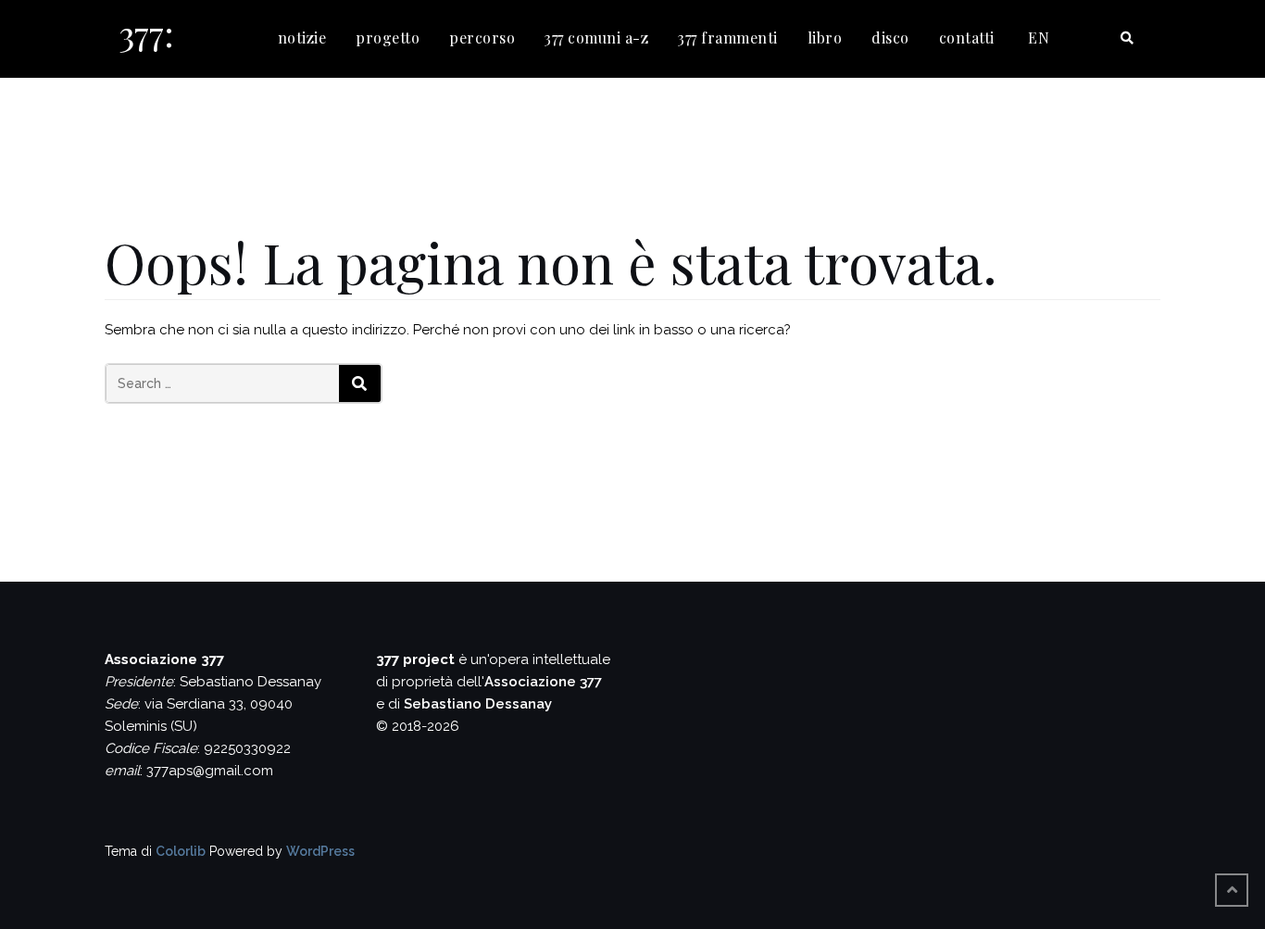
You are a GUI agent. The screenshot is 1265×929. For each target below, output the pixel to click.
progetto (388, 37)
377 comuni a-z (596, 37)
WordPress (320, 851)
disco (890, 37)
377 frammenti (728, 37)
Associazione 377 (543, 681)
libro (825, 37)
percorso (482, 37)
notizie (302, 37)
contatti (967, 37)
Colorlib (181, 851)
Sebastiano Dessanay (478, 704)
